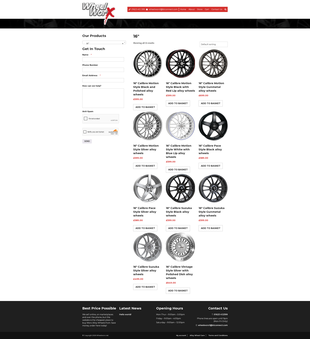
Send (87, 141)
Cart (207, 9)
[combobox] (104, 42)
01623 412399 (221, 314)
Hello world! (125, 314)
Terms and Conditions (218, 335)
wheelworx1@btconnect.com (163, 9)
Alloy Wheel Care (197, 335)
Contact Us (216, 9)
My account (181, 335)
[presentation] (100, 118)
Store (199, 9)
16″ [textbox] (103, 43)
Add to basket (145, 107)
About (192, 9)
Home (183, 9)
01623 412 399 (138, 9)
